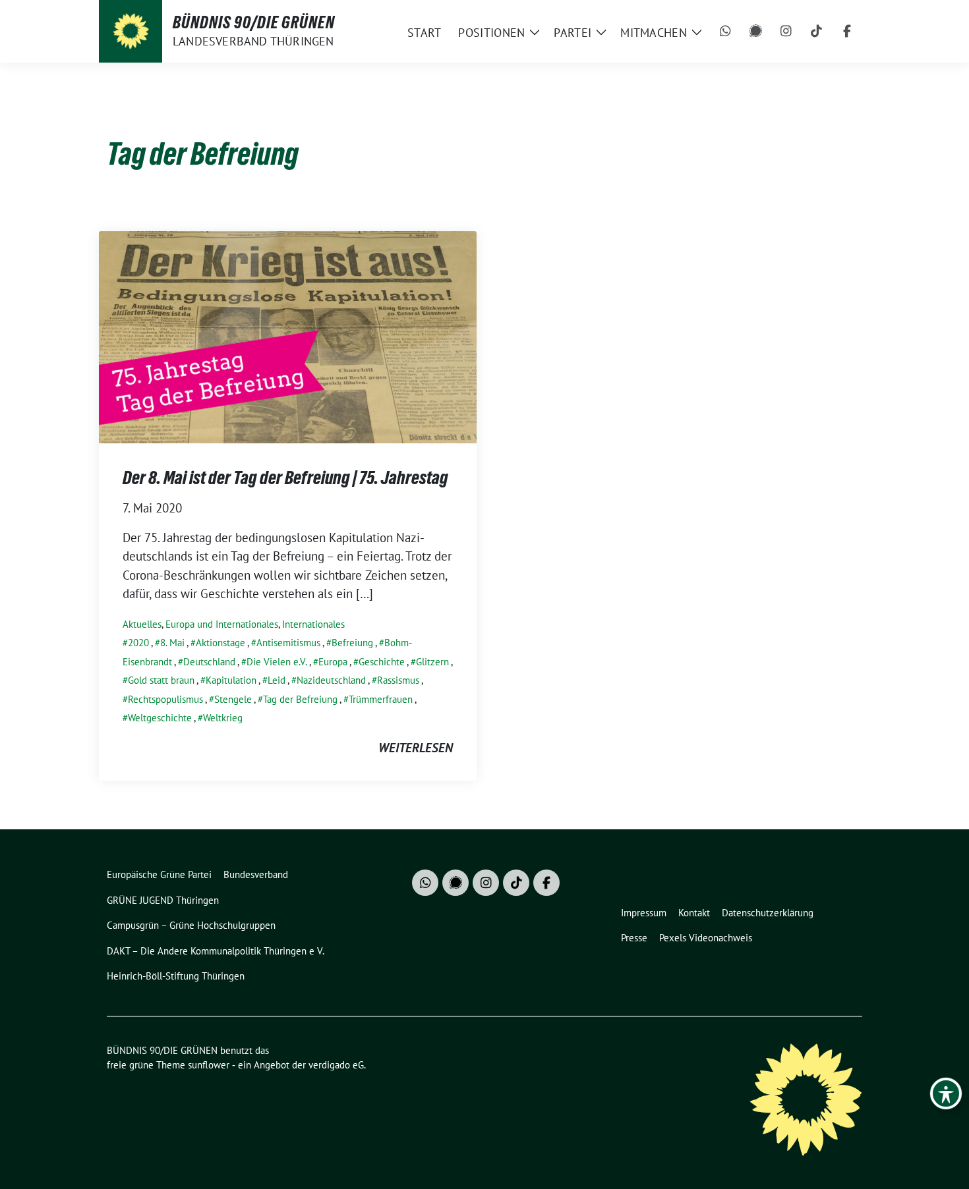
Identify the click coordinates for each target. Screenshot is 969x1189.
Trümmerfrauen (381, 699)
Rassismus (398, 680)
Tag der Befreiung (300, 699)
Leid (276, 680)
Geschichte (382, 661)
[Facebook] (847, 31)
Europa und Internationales (221, 624)
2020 (138, 642)
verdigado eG (336, 1065)
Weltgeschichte (160, 717)
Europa (332, 661)
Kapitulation (231, 680)
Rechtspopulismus (165, 699)
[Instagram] (786, 31)
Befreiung (352, 642)
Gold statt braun (161, 680)
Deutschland (209, 661)
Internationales (313, 624)
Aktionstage (220, 642)
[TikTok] (817, 31)
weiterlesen (415, 748)
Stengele (233, 699)
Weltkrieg (223, 717)
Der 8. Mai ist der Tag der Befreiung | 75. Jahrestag (285, 477)
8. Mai (172, 642)
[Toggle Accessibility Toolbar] (946, 1093)
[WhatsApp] (726, 31)
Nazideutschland (331, 680)
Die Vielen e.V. (277, 661)
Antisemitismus (288, 642)
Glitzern (432, 661)
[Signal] (756, 31)
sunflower (208, 1065)
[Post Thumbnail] (288, 335)
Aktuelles (142, 624)
